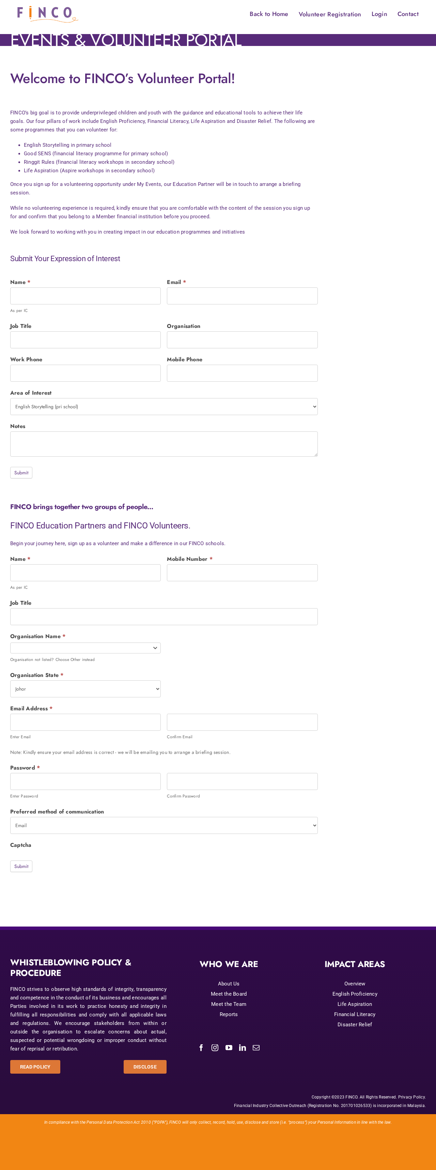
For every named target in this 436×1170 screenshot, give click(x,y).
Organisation (183, 326)
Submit (21, 472)
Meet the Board (229, 994)
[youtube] (228, 1047)
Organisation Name (37, 636)
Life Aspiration (355, 1004)
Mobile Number (189, 559)
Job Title (20, 326)
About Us (229, 984)
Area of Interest (31, 393)
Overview (354, 984)
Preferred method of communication (57, 812)
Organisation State (37, 675)
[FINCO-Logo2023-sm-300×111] (48, 5)
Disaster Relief (355, 1025)
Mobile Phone (184, 359)
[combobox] (85, 648)
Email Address (31, 708)
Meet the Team (228, 1004)
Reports (229, 1014)
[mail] (256, 1047)
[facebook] (201, 1047)
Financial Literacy (354, 1014)
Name (20, 282)
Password (25, 768)
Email (176, 282)
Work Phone (26, 359)
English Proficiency (354, 994)
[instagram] (215, 1047)
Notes (17, 426)
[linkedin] (242, 1047)
